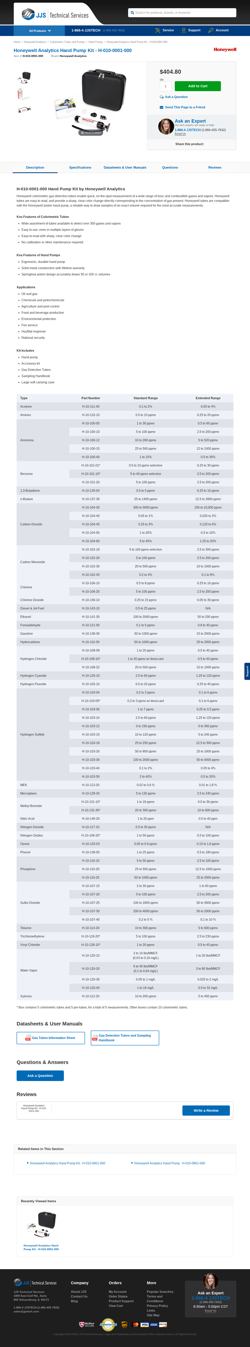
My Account (117, 1291)
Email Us (180, 133)
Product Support (121, 1301)
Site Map (153, 1315)
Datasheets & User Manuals (125, 167)
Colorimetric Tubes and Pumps (67, 41)
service (168, 30)
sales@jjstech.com (26, 1311)
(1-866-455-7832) (114, 30)
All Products (37, 30)
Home (17, 41)
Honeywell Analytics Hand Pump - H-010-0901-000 (169, 1163)
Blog (74, 1301)
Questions (170, 167)
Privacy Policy (157, 1305)
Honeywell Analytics (35, 41)
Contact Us (79, 1296)
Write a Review (206, 1110)
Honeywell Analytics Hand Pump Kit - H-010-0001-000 (34, 1108)
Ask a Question (176, 97)
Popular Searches (160, 1291)
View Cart (116, 1305)
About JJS (79, 1291)
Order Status (118, 1296)
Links (151, 1310)
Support (194, 30)
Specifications (80, 167)
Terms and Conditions (155, 1299)
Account (222, 30)
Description (35, 167)
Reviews (214, 167)
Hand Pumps (95, 41)
